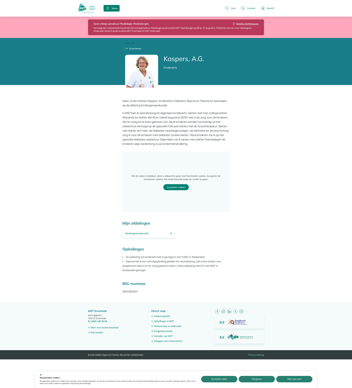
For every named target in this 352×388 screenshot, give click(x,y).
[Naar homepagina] (87, 8)
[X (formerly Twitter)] (235, 311)
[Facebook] (217, 311)
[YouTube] (241, 311)
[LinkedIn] (229, 311)
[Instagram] (223, 311)
